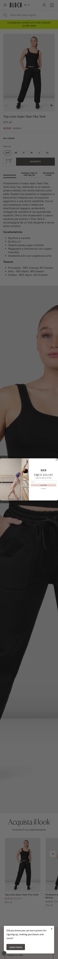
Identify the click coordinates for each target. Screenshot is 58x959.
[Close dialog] (57, 460)
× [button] (52, 929)
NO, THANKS (43, 488)
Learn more (15, 947)
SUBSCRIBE (43, 485)
